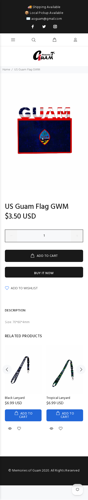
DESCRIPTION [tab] (15, 310)
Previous (7, 369)
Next (81, 369)
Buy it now (44, 273)
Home (6, 69)
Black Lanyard (15, 398)
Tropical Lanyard (58, 398)
